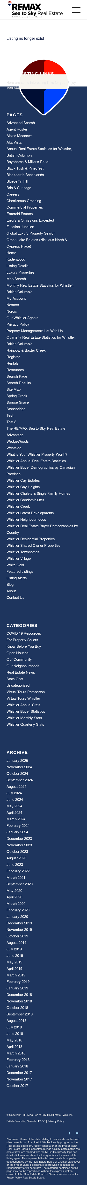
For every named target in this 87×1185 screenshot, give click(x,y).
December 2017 (19, 1072)
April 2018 (14, 1046)
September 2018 (20, 1013)
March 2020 (16, 903)
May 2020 (14, 890)
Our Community (19, 659)
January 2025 (17, 760)
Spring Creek (17, 395)
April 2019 (14, 968)
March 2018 (16, 1052)
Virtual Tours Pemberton (26, 691)
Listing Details (18, 265)
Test (10, 415)
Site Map (14, 389)
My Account (16, 298)
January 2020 (17, 916)
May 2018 (14, 1039)
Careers (13, 194)
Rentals (13, 363)
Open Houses (18, 652)
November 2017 (19, 1078)
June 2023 (15, 864)
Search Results (19, 382)
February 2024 (18, 825)
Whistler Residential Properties (31, 538)
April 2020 (14, 896)
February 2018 (18, 1059)
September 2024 (20, 779)
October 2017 (17, 1085)
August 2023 (16, 857)
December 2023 (19, 838)
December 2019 (19, 922)
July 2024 (14, 792)
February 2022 (18, 870)
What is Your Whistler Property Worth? (37, 454)
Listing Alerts (17, 577)
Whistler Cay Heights (23, 486)
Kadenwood (16, 259)
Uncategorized (18, 685)
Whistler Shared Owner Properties (33, 545)
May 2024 (14, 805)
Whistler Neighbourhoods (26, 519)
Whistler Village (19, 558)
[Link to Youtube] (76, 1133)
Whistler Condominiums (25, 499)
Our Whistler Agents (22, 317)
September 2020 (20, 883)
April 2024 (14, 812)
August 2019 (16, 942)
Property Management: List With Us (35, 330)
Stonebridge (16, 408)
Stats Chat (15, 678)
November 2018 (19, 1000)
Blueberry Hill (17, 181)
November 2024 (19, 766)
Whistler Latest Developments (30, 512)
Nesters (13, 304)
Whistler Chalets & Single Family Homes (38, 493)
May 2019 (14, 961)
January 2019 (17, 987)
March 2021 (16, 877)
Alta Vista (14, 142)
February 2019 (18, 981)
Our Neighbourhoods (23, 665)
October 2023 (17, 851)
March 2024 (16, 818)
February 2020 (18, 909)
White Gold (15, 564)
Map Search (16, 278)
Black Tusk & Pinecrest (25, 168)
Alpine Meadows (20, 135)
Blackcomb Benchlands (25, 174)
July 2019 (14, 948)
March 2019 (16, 974)
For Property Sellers (22, 639)
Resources (15, 369)
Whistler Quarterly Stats (25, 724)
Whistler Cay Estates (23, 480)
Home (11, 252)
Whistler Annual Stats (23, 704)
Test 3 (11, 421)
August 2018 (16, 1020)
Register (13, 356)
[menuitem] (73, 10)
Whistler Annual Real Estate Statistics (36, 460)
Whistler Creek (18, 506)
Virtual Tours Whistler (23, 698)
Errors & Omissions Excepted (30, 220)
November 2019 (19, 929)
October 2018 (17, 1007)
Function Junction (20, 226)
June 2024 (15, 799)
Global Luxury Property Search (31, 233)
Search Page (17, 376)
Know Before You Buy (24, 646)
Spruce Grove (18, 402)
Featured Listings (20, 571)
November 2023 (19, 844)
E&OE (41, 1121)
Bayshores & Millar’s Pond (27, 161)
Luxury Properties (21, 272)
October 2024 (17, 773)
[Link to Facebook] (69, 1133)
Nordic (12, 311)
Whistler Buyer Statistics (26, 711)
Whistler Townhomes (23, 551)
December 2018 (19, 994)
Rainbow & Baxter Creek (26, 350)
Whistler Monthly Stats (24, 717)
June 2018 (15, 1033)
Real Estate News (21, 672)
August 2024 (16, 786)
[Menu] (73, 10)
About (11, 590)
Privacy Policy (18, 324)
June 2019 (15, 955)
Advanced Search (21, 122)
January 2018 (17, 1065)
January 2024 (17, 831)
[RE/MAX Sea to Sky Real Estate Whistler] (36, 10)
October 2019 (17, 935)
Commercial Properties (25, 207)
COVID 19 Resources (24, 633)
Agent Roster (17, 129)
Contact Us (15, 597)
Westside (14, 447)
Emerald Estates (20, 213)
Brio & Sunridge (19, 187)
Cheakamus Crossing (24, 200)
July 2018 (14, 1026)
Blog (10, 584)
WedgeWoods (18, 441)
